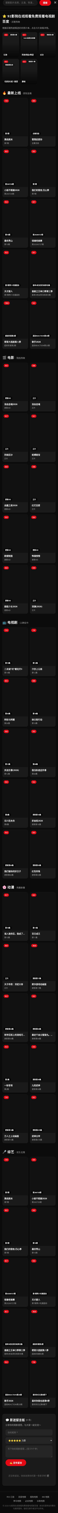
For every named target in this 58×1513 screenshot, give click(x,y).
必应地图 (29, 1501)
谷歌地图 (41, 1501)
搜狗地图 (34, 1496)
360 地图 (45, 1496)
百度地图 (22, 1496)
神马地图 (17, 1501)
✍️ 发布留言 (16, 1463)
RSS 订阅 (10, 1496)
